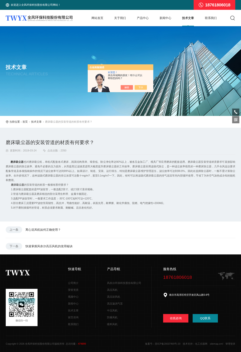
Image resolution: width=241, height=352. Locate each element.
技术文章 (188, 18)
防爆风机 (112, 317)
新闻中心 (165, 18)
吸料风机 (112, 324)
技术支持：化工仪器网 (195, 343)
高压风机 (112, 289)
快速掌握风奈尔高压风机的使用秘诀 (49, 246)
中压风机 (112, 310)
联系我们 (211, 18)
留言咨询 (73, 317)
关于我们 (120, 18)
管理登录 (230, 343)
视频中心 (73, 296)
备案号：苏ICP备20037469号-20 (162, 343)
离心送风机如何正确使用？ (43, 229)
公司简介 (73, 283)
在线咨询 (176, 318)
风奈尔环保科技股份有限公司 (124, 283)
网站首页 (97, 18)
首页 (25, 121)
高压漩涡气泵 (115, 303)
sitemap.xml (216, 343)
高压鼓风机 (113, 296)
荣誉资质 (73, 289)
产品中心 (143, 18)
